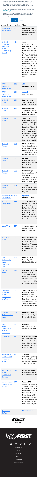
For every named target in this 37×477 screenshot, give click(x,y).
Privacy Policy (8, 10)
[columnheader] (7, 24)
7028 (15, 28)
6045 (15, 92)
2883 (15, 370)
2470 (15, 118)
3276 (15, 355)
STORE (18, 460)
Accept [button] (14, 20)
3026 (15, 270)
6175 (15, 337)
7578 (15, 226)
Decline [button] (22, 20)
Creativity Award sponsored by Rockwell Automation (6, 328)
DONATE (18, 457)
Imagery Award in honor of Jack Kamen (7, 384)
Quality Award (6, 337)
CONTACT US (18, 453)
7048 (15, 171)
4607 (15, 42)
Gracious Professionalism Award (7, 315)
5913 (15, 158)
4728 (15, 144)
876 (15, 201)
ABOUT (18, 450)
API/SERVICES (18, 447)
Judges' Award (6, 226)
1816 (15, 290)
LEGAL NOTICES (18, 466)
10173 (16, 238)
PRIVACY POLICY (18, 463)
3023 (15, 84)
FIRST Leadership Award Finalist (6, 86)
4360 (15, 185)
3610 (15, 324)
